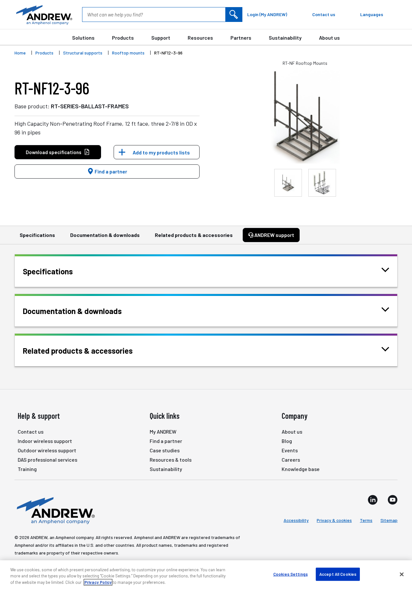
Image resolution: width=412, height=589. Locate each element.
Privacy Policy (98, 582)
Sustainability (285, 37)
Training (27, 469)
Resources (200, 37)
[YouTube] (393, 500)
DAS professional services (47, 459)
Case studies (165, 450)
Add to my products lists (161, 152)
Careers (291, 459)
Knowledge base (301, 469)
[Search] (233, 14)
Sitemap (389, 520)
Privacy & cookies (334, 520)
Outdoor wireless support (47, 450)
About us (329, 37)
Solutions (83, 37)
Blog (287, 441)
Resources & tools (171, 459)
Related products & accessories (194, 235)
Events (290, 450)
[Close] (402, 574)
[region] (206, 574)
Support (160, 37)
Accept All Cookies (337, 573)
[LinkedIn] (373, 500)
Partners (240, 37)
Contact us (30, 431)
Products (123, 37)
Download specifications (53, 152)
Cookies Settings (290, 573)
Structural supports (82, 52)
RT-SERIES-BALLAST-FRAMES (90, 106)
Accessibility (296, 520)
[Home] (54, 510)
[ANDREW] (43, 14)
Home (20, 52)
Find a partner (110, 171)
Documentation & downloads (105, 235)
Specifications (37, 235)
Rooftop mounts (128, 52)
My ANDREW (163, 431)
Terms (366, 520)
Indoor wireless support (45, 441)
